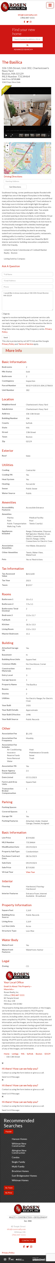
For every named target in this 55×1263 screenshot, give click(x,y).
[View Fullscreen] (7, 155)
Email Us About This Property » (17, 986)
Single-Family (18, 1162)
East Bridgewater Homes (24, 1176)
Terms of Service (25, 344)
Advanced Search (22, 49)
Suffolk (30, 1053)
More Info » (9, 989)
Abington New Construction (19, 1151)
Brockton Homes (20, 1171)
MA (22, 1053)
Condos (15, 1157)
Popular (9, 1131)
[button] (27, 45)
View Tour (30, 872)
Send (6, 337)
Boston (39, 1053)
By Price (9, 1193)
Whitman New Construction (19, 1144)
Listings (15, 1053)
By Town (9, 1188)
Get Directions (15, 187)
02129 (47, 1053)
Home (6, 1053)
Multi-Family (18, 1166)
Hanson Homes (19, 1139)
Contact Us (28, 1240)
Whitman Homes (20, 1180)
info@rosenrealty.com (27, 15)
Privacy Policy (8, 344)
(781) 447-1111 (28, 17)
